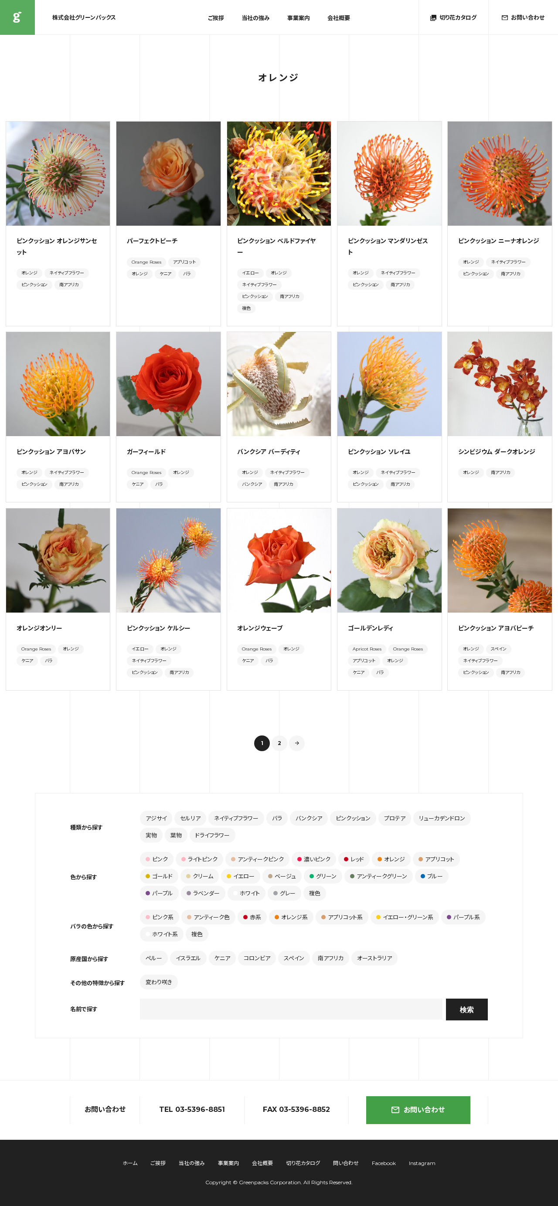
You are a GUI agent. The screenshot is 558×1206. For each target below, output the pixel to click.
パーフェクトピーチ (152, 241)
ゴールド (162, 876)
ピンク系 (163, 917)
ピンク (160, 859)
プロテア (394, 818)
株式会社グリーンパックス (17, 17)
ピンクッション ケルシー (159, 628)
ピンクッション (34, 285)
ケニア (165, 274)
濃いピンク (317, 859)
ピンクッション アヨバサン (51, 452)
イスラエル (188, 958)
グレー (288, 893)
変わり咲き (159, 982)
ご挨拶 (216, 18)
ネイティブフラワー (66, 273)
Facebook (384, 1163)
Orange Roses (146, 262)
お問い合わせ (424, 1110)
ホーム (129, 1163)
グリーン (326, 876)
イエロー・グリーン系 (408, 917)
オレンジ (29, 273)
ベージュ (285, 876)
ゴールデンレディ (370, 628)
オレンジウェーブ (259, 628)
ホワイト (250, 893)
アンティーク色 (212, 917)
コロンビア (257, 958)
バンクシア (252, 484)
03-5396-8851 (200, 1109)
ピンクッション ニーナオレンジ (498, 241)
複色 (246, 308)
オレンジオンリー (39, 628)
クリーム (203, 876)
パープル (162, 893)
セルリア (190, 818)
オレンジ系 (294, 917)
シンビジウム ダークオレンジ (496, 452)
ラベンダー (206, 893)
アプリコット (184, 262)
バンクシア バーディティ (268, 452)
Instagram (422, 1163)
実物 (151, 835)
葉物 (176, 835)
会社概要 (338, 18)
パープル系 (466, 917)
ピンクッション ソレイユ (379, 452)
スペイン (499, 649)
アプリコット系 (345, 917)
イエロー (250, 273)
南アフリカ (68, 285)
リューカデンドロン (442, 818)
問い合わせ (346, 1163)
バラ (187, 274)
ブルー (435, 876)
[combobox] (291, 1009)
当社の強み (256, 18)
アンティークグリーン (382, 876)
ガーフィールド (146, 452)
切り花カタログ (303, 1163)
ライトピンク (203, 859)
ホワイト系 (165, 934)
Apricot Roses (367, 649)
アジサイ (156, 818)
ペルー (154, 958)
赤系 (255, 917)
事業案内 (298, 18)
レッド (357, 859)
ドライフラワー (212, 835)
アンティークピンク (261, 859)
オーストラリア (374, 958)
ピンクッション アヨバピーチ (496, 628)
